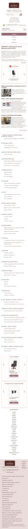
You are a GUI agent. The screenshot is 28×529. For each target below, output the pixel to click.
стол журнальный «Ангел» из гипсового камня (14, 240)
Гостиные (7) (5, 498)
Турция (14, 450)
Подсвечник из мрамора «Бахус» (11, 301)
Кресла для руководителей (10, 315)
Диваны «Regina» (8, 209)
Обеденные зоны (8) (7, 486)
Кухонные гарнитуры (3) (8, 484)
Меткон (14, 438)
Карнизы (6, 284)
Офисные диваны (7, 270)
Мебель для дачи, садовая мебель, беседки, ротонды (12, 135)
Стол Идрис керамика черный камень (13, 398)
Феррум (14, 454)
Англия (14, 422)
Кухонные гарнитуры (8, 158)
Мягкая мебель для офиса (10, 275)
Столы (4, 192)
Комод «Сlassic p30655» (9, 333)
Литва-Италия (14, 436)
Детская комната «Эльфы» (10, 233)
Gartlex (14, 413)
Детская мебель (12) (7, 496)
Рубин (14, 443)
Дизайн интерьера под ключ (10, 348)
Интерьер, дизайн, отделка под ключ (12, 346)
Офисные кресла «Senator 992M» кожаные (13, 319)
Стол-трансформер (8, 176)
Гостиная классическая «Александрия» (13, 246)
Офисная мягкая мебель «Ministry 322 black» (14, 272)
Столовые (5, 181)
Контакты (14, 42)
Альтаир (14, 419)
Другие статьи (23, 130)
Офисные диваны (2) (7, 504)
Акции (14, 39)
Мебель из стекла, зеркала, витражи (12, 308)
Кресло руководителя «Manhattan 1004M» (13, 321)
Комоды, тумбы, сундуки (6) (9, 516)
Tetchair (14, 417)
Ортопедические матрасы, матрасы (12, 337)
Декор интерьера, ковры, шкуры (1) (11, 482)
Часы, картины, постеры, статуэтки (12, 299)
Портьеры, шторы (7, 143)
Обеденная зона (7, 174)
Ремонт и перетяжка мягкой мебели (11, 115)
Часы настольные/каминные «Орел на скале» (14, 304)
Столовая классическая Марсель (11, 185)
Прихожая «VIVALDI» (8, 252)
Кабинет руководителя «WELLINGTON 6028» (14, 263)
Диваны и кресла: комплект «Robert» (12, 207)
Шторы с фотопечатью (9, 145)
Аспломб (14, 424)
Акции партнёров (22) (7, 523)
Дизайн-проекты (7, 350)
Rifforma (14, 415)
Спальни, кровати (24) (7, 494)
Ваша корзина (6, 28)
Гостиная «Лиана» (8, 216)
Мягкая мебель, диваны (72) (9, 492)
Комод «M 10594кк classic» (10, 328)
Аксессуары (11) (6, 506)
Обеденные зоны (7, 169)
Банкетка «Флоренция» (9, 255)
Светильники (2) (6, 508)
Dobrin (14, 412)
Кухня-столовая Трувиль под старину (12, 183)
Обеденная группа (8, 172)
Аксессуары (5, 279)
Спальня (6, 218)
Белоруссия (14, 426)
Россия (14, 442)
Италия (14, 429)
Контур (14, 435)
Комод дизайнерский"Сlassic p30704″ (12, 330)
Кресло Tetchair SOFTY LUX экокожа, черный (13, 79)
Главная (14, 34)
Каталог (14, 37)
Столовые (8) (5, 488)
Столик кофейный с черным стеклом (12, 194)
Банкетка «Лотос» (8, 257)
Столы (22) (5, 490)
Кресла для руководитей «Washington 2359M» (14, 317)
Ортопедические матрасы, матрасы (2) (12, 518)
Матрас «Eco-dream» (9, 339)
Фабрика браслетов (14, 452)
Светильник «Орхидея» (9, 295)
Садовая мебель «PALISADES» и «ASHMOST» (14, 138)
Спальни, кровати (7, 214)
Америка (14, 420)
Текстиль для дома (8, 154)
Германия (14, 427)
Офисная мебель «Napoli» (10, 266)
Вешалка (6, 281)
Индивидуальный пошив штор (10, 147)
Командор (14, 433)
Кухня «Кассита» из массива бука (11, 165)
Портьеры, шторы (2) (7, 480)
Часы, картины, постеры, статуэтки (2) (11, 510)
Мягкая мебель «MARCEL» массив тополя (13, 161)
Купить (13, 375)
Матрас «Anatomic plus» (9, 341)
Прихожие (5, 250)
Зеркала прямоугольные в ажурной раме (13, 310)
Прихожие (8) (5, 500)
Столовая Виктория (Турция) (10, 187)
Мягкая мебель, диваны (9, 203)
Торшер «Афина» (8, 292)
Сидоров (14, 447)
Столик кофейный (8, 196)
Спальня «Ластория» (9, 220)
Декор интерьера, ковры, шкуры (11, 152)
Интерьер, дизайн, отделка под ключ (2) (12, 520)
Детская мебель (6, 225)
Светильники (6, 290)
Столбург (14, 449)
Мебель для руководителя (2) (9, 502)
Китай (14, 431)
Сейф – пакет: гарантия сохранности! (12, 98)
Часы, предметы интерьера (10, 286)
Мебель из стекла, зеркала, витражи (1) (12, 512)
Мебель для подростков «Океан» (11, 231)
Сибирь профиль (14, 445)
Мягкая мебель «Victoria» (9, 205)
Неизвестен (14, 440)
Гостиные (5, 238)
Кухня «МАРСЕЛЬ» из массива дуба (12, 163)
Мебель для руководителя (9, 261)
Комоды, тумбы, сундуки (9, 326)
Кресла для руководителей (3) (9, 514)
